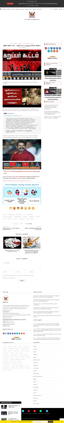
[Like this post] (23, 223)
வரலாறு (13, 364)
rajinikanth (31, 216)
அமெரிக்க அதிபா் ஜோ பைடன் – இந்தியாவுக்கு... (14, 406)
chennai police (29, 214)
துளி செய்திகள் (22, 356)
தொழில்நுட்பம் (5, 358)
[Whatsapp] (35, 5)
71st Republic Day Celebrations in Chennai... (14, 419)
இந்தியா (18, 347)
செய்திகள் (9, 9)
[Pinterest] (31, 5)
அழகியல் (20, 345)
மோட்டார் (21, 362)
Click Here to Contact (10, 321)
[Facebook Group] (57, 48)
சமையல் (21, 351)
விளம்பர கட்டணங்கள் (9, 320)
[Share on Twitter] (27, 223)
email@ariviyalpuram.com (10, 323)
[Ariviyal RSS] (57, 51)
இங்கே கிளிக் (37, 176)
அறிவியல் (4, 9)
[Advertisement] (32, 33)
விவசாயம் (4, 368)
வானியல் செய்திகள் (6, 366)
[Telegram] (37, 5)
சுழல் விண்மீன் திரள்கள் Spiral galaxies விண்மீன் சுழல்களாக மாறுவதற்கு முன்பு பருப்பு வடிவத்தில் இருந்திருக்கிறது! (52, 113)
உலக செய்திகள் (16, 349)
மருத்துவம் (17, 9)
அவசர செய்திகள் (26, 345)
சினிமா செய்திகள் (26, 43)
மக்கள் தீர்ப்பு (39, 9)
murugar (25, 216)
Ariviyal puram (11, 214)
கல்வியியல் (22, 349)
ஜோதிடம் (26, 9)
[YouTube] (45, 48)
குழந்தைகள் (12, 351)
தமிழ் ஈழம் (16, 356)
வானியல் (26, 364)
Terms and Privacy (40, 417)
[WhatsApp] (51, 51)
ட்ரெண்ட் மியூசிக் (5, 356)
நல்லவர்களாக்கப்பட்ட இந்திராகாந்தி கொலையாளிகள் (17, 358)
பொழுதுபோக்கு (5, 360)
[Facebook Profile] (60, 48)
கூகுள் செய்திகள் (15, 176)
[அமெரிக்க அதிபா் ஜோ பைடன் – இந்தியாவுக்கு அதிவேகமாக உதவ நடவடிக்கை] (4, 407)
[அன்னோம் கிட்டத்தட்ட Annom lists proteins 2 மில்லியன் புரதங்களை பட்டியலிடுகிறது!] (32, 243)
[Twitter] (29, 5)
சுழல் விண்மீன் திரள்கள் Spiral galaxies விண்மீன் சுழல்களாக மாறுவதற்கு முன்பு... (12, 251)
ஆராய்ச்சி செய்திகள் (11, 347)
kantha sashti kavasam (7, 216)
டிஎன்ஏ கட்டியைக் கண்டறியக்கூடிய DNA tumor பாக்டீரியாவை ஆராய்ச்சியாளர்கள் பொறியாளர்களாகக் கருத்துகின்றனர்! (39, 3)
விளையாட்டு (22, 9)
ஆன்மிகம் (20, 43)
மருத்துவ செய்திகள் (13, 360)
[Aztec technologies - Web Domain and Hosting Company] (22, 165)
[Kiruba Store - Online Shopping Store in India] (22, 73)
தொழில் (28, 356)
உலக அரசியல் (10, 349)
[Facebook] (26, 5)
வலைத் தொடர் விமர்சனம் (19, 364)
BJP (24, 214)
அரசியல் (13, 9)
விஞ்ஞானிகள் (21, 366)
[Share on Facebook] (25, 223)
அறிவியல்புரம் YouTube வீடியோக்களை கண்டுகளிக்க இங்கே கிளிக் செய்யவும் (17, 180)
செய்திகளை (19, 178)
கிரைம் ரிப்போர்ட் (5, 351)
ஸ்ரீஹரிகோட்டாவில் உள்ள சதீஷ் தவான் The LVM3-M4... (13, 413)
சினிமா (30, 9)
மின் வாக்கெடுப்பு (14, 362)
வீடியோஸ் (34, 9)
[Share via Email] (30, 223)
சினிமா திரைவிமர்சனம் (37, 394)
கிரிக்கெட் (27, 349)
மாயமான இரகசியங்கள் (6, 362)
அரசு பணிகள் (10, 345)
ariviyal (4, 214)
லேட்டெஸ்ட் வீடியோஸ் (6, 364)
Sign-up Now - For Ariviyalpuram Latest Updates (21, 421)
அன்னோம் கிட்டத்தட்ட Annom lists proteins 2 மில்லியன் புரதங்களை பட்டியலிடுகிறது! (32, 251)
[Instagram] (51, 48)
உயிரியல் (4, 349)
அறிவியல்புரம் (24, 47)
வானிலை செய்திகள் (14, 366)
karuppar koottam (17, 216)
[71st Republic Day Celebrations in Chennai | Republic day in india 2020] (4, 420)
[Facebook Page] (54, 48)
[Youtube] (33, 5)
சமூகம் (17, 351)
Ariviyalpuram (18, 214)
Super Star (38, 216)
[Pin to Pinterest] (29, 223)
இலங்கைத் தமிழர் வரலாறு (25, 347)
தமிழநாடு (11, 356)
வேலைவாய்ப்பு (10, 368)
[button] (43, 9)
